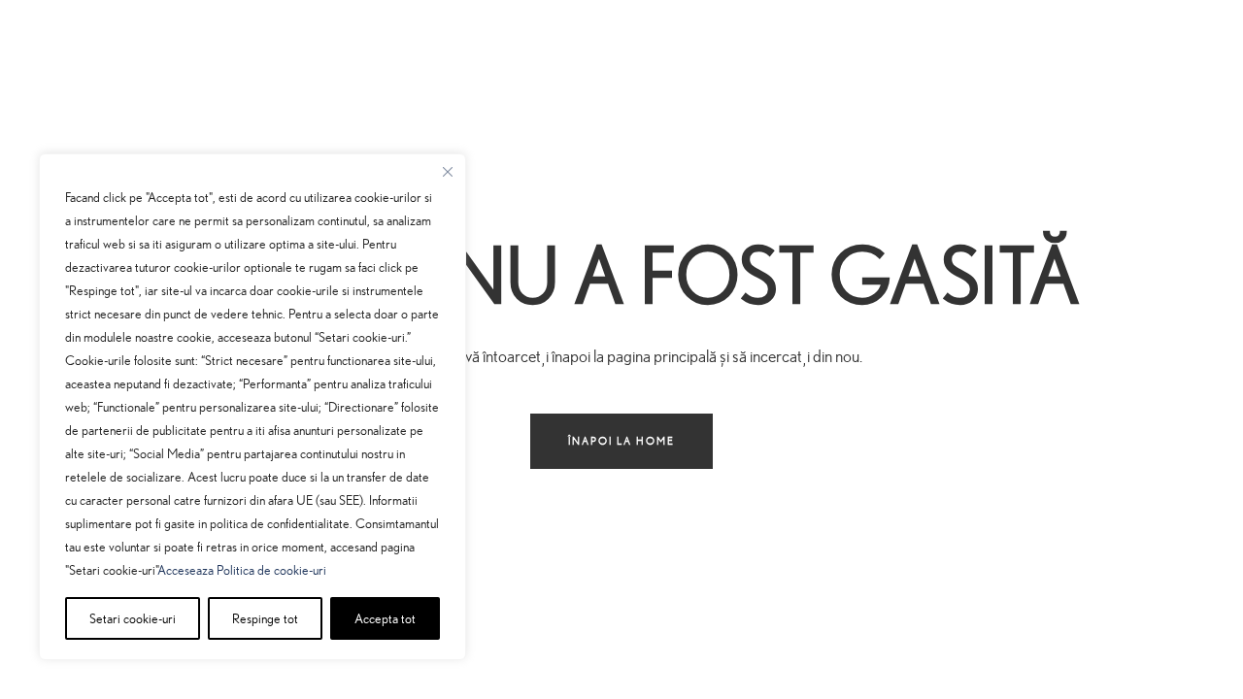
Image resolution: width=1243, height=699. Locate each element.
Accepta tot (385, 618)
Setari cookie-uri (132, 618)
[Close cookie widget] (448, 172)
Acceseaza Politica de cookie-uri (241, 569)
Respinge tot (265, 618)
